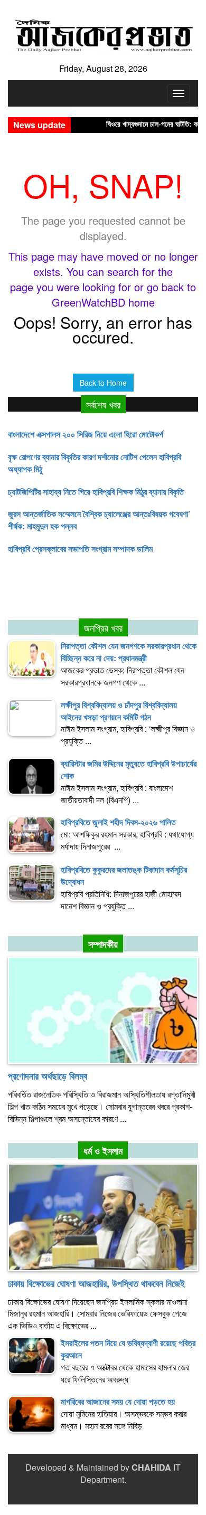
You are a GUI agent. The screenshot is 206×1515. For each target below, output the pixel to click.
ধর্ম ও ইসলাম (103, 1151)
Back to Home (103, 382)
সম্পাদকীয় (103, 944)
